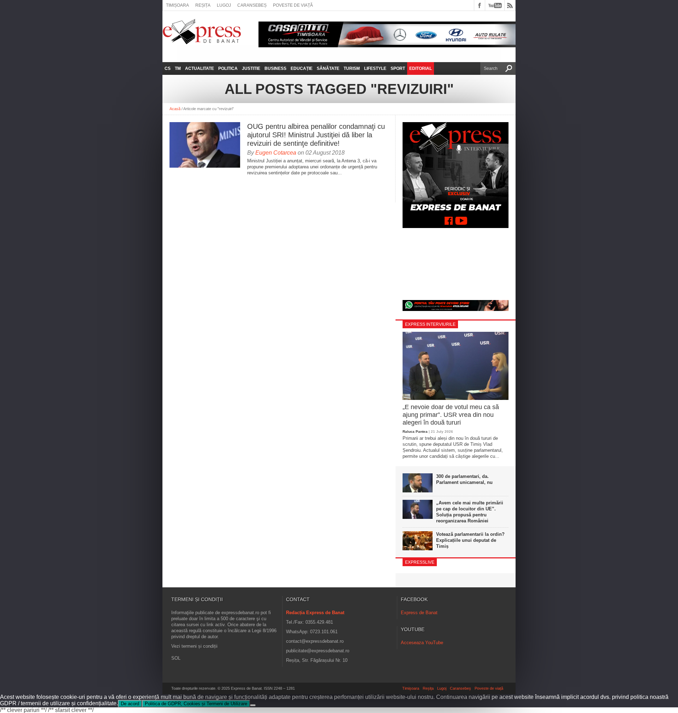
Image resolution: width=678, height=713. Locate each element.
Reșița (202, 5)
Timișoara (177, 5)
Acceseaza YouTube (422, 642)
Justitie (251, 68)
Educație (302, 68)
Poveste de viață (293, 5)
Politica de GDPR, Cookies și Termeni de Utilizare (196, 703)
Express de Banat (419, 612)
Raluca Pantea (415, 431)
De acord (130, 703)
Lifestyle (375, 68)
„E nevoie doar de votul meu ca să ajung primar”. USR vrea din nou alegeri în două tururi (451, 414)
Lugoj (224, 5)
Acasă (175, 109)
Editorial (420, 68)
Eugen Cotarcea (275, 153)
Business (275, 68)
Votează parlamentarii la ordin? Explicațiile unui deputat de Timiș (470, 540)
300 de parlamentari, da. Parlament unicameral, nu (464, 479)
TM (178, 68)
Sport (398, 68)
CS (168, 68)
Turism (352, 68)
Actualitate (199, 68)
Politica (228, 68)
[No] (253, 705)
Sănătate (328, 68)
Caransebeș (252, 5)
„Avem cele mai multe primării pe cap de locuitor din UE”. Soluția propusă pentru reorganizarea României (469, 511)
